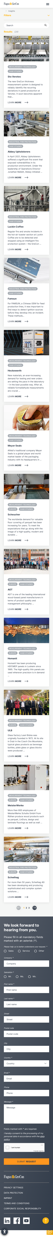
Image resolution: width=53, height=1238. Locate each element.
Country (8, 1058)
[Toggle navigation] (47, 4)
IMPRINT (8, 1198)
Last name (9, 998)
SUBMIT (26, 1161)
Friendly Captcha (39, 1151)
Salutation (9, 972)
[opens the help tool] (4, 1231)
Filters (7, 15)
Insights (11, 11)
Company (8, 958)
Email (7, 1073)
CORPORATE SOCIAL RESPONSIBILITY (22, 1209)
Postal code (9, 1028)
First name (9, 984)
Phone (6, 1087)
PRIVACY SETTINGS (13, 1188)
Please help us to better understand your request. (25, 947)
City (5, 1043)
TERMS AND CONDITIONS (16, 1203)
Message (8, 1102)
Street (6, 1014)
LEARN (14, 102)
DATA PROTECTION (13, 1193)
